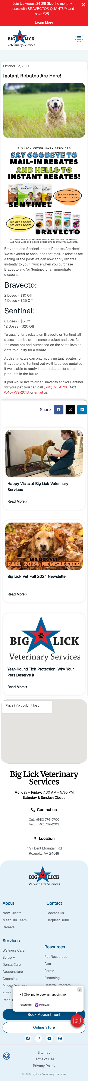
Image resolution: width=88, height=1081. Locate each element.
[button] (77, 1020)
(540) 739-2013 (16, 392)
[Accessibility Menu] (6, 1056)
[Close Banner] (83, 4)
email (38, 392)
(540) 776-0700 (56, 387)
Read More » (17, 501)
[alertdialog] (44, 13)
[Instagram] (38, 1038)
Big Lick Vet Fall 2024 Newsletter (37, 576)
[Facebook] (28, 1038)
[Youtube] (49, 1038)
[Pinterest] (60, 1038)
